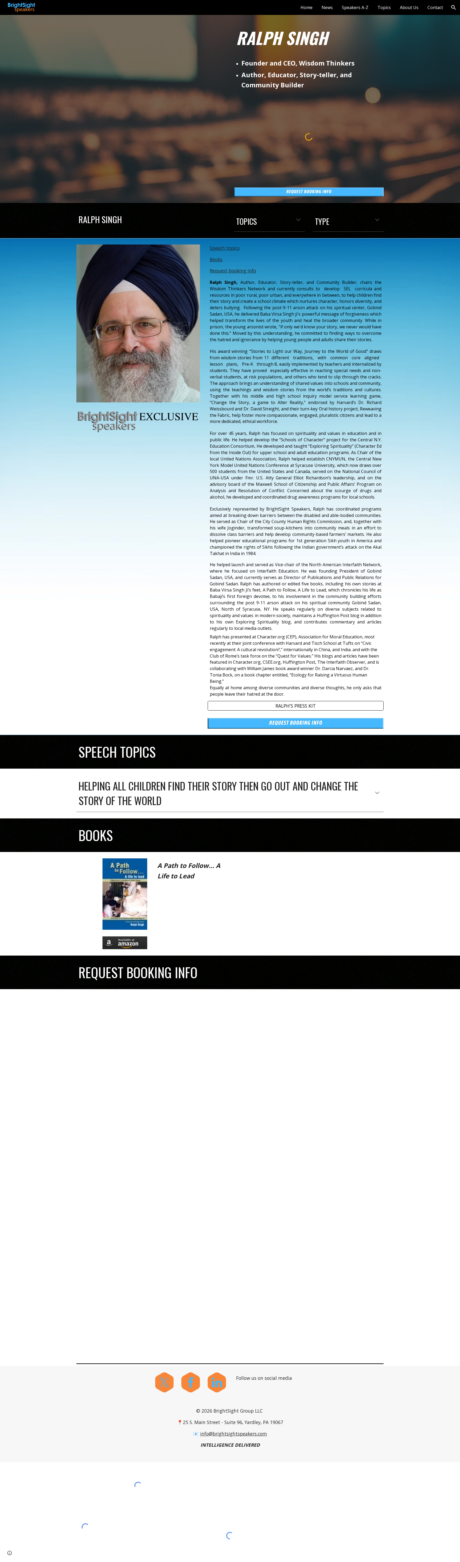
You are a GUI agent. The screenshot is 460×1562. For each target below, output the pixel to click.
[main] (309, 37)
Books (216, 259)
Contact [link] (435, 7)
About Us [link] (409, 7)
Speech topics (225, 248)
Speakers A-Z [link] (355, 7)
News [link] (327, 7)
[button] (453, 7)
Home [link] (307, 7)
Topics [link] (384, 7)
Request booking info (233, 270)
